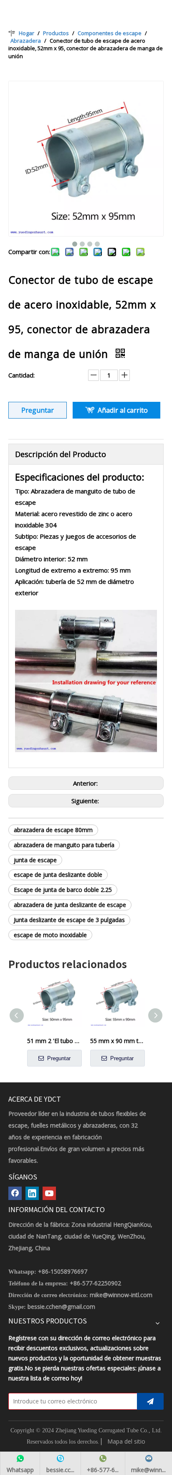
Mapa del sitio (126, 1441)
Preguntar (37, 410)
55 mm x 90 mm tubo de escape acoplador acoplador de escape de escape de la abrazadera (117, 1041)
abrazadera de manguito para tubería (64, 845)
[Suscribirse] (150, 1401)
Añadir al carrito (123, 410)
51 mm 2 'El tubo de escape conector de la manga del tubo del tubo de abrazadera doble (54, 1041)
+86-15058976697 (62, 1271)
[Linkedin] (32, 1193)
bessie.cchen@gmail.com (61, 1307)
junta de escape (35, 860)
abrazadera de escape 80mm (53, 830)
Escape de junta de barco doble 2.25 (63, 890)
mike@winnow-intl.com (121, 1295)
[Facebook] (15, 1193)
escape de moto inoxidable (50, 935)
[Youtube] (49, 1193)
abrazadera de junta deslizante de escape (70, 905)
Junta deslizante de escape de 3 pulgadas (69, 920)
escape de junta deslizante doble (58, 875)
